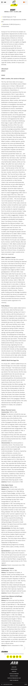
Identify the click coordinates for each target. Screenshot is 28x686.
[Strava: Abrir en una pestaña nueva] (20, 656)
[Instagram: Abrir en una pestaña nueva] (17, 656)
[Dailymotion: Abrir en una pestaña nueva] (14, 656)
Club (5, 2)
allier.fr (3, 71)
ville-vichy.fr (4, 68)
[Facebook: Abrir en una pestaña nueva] (8, 656)
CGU (1, 684)
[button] (25, 2)
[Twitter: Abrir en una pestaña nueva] (11, 656)
